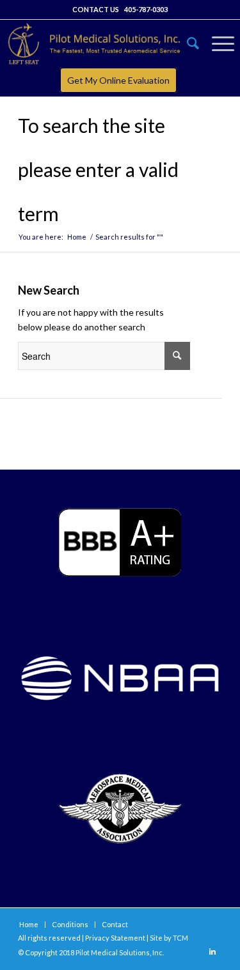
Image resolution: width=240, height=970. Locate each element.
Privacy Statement (115, 938)
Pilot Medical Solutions (113, 952)
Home (76, 237)
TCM (180, 938)
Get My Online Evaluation (118, 80)
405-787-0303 (146, 9)
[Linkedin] (212, 951)
